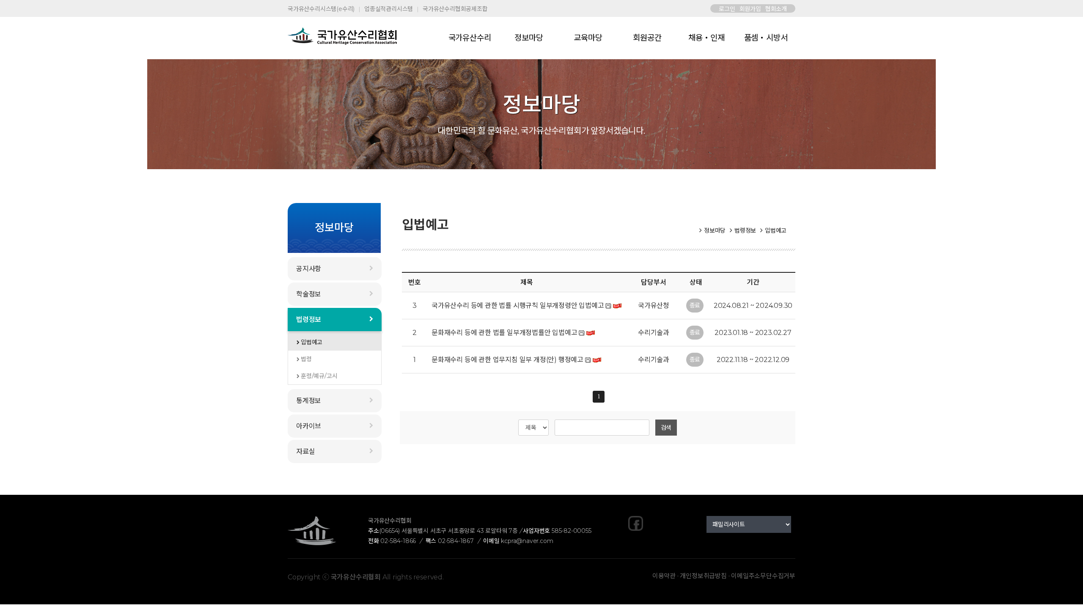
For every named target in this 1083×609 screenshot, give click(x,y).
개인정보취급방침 (703, 576)
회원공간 (647, 38)
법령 (306, 359)
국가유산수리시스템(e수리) (321, 9)
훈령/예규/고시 (319, 376)
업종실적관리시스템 (388, 9)
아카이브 (308, 426)
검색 (666, 427)
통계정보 (308, 401)
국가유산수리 (469, 38)
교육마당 (588, 38)
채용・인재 (706, 38)
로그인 (727, 9)
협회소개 (776, 9)
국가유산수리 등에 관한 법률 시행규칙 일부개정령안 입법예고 (518, 306)
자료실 (305, 451)
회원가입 (750, 9)
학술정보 (308, 294)
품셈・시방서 (766, 38)
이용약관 (664, 576)
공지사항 (308, 269)
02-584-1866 (398, 541)
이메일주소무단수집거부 (763, 576)
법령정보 (308, 319)
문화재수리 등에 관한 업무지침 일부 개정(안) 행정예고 (507, 360)
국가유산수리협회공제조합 (455, 9)
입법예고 (311, 342)
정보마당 (528, 38)
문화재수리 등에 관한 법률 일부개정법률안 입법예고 (504, 333)
